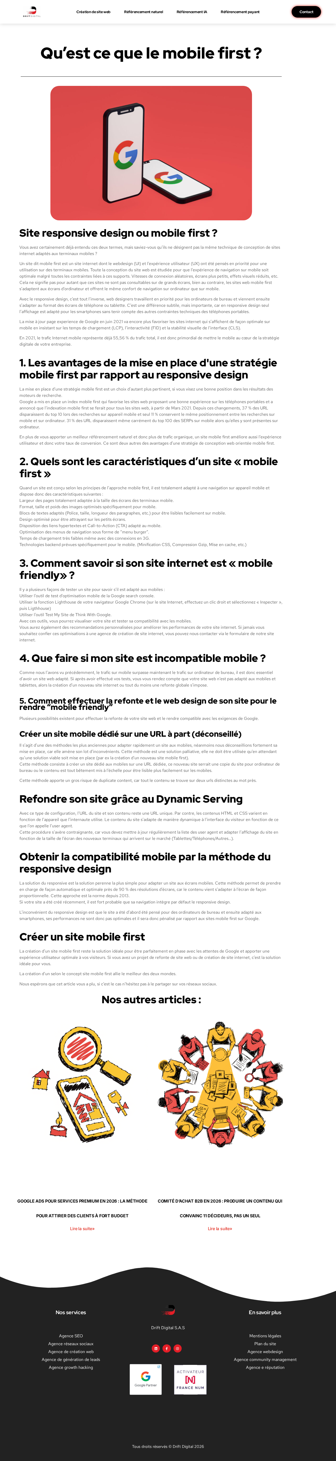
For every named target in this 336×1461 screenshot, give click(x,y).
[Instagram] (178, 1348)
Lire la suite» (82, 1228)
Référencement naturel (143, 11)
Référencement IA (192, 11)
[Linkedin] (156, 1348)
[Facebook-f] (166, 1348)
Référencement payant (240, 11)
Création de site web (93, 11)
